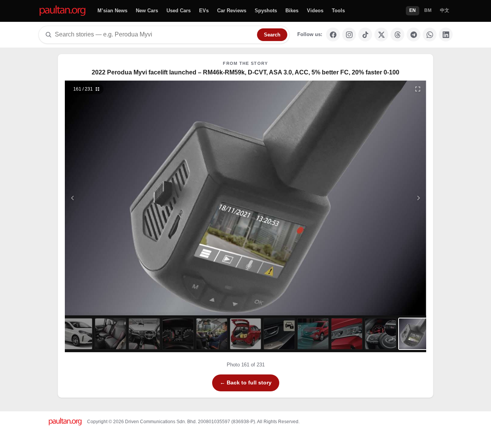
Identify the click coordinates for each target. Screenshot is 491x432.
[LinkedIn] (446, 34)
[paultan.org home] (62, 11)
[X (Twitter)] (381, 34)
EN (412, 10)
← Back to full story (246, 382)
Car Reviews (231, 10)
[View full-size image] (417, 89)
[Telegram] (413, 34)
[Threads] (397, 34)
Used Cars (178, 10)
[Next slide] (381, 198)
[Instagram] (349, 34)
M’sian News (112, 10)
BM (428, 10)
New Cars (147, 10)
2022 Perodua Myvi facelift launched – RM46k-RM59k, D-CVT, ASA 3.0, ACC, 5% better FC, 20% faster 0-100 (245, 72)
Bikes (291, 10)
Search (272, 35)
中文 (444, 10)
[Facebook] (333, 34)
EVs (204, 10)
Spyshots (266, 10)
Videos (315, 10)
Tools (338, 10)
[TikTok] (365, 34)
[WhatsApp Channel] (430, 34)
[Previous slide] (110, 198)
